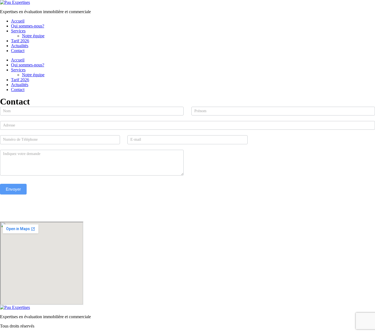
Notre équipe (33, 35)
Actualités (19, 45)
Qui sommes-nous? (27, 26)
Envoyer (13, 189)
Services (18, 31)
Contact (17, 50)
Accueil (17, 21)
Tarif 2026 (20, 40)
